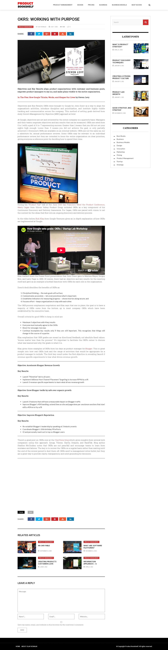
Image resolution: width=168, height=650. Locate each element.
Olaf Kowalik (42, 27)
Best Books (137, 5)
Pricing (91, 5)
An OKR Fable (44, 545)
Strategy (120, 165)
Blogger (88, 348)
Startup (120, 161)
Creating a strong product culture (121, 77)
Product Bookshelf (131, 646)
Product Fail (34, 204)
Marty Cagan (23, 207)
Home (18, 646)
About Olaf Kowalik (29, 646)
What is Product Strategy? (120, 45)
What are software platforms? (93, 546)
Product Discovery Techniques (121, 61)
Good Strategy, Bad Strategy (121, 109)
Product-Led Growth (118, 93)
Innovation (121, 149)
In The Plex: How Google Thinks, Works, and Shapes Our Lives (46, 97)
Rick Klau (40, 218)
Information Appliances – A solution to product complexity (94, 564)
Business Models (119, 5)
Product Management (62, 5)
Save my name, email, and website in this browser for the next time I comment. (51, 625)
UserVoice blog (62, 440)
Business (103, 5)
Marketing (121, 152)
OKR (30, 512)
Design (80, 5)
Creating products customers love (47, 562)
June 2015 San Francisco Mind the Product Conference (79, 204)
